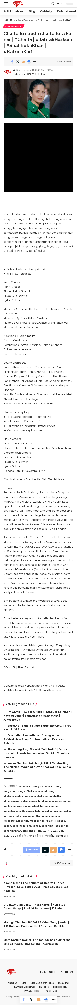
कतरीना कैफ (22, 835)
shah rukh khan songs (26, 825)
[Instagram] (71, 972)
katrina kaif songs (46, 810)
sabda (7, 825)
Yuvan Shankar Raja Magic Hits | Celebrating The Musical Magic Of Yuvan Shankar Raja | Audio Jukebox (37, 767)
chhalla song (12, 800)
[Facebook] (57, 972)
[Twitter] (61, 972)
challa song (44, 795)
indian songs (62, 800)
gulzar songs (29, 800)
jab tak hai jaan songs (17, 805)
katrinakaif (65, 810)
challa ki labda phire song (19, 795)
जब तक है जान (36, 835)
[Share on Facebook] (12, 61)
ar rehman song (51, 786)
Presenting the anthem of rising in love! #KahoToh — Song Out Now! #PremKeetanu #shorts (34, 739)
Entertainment (13, 26)
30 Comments (63, 863)
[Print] (28, 61)
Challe (56, 795)
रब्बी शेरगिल (49, 835)
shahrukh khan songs (55, 825)
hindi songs (45, 800)
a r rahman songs (30, 786)
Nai (38, 815)
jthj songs (27, 810)
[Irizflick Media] (18, 4)
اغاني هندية (9, 835)
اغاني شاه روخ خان (53, 830)
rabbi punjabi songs (16, 820)
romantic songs (55, 820)
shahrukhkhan (12, 830)
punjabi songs (50, 815)
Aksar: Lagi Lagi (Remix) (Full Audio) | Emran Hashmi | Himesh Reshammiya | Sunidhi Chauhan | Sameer (37, 753)
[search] (52, 4)
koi (5, 815)
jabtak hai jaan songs (45, 805)
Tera (39, 830)
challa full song (44, 791)
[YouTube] (66, 972)
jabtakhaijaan (12, 810)
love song (28, 815)
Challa (30, 791)
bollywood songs (14, 791)
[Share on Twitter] (17, 61)
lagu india (15, 815)
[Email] (23, 61)
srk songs (29, 830)
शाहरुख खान (62, 835)
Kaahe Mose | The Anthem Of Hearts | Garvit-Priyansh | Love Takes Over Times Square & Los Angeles (36, 886)
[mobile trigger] (7, 4)
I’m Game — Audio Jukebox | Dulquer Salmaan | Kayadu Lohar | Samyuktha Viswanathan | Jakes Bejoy (38, 715)
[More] (34, 61)
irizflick (16, 70)
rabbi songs (37, 820)
